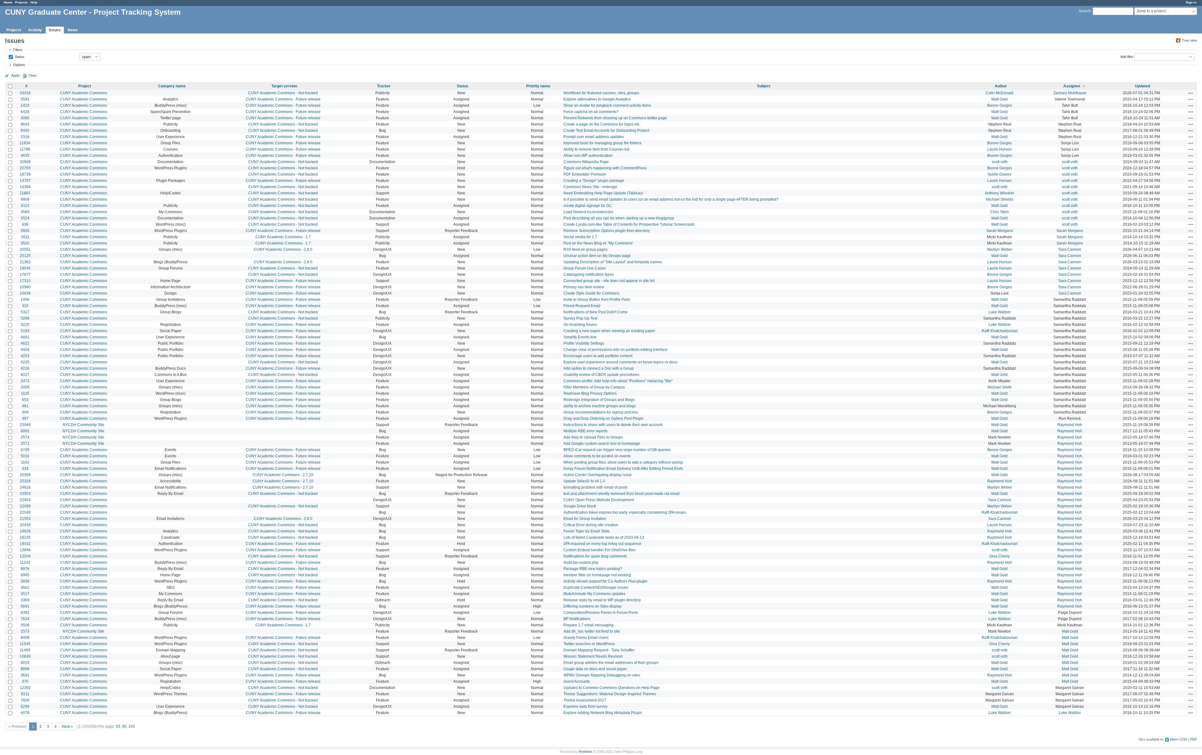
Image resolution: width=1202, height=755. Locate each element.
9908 (25, 199)
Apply (15, 75)
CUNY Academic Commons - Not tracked (283, 93)
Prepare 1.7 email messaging (588, 625)
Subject (763, 86)
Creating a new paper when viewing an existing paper (609, 331)
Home (8, 2)
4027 (25, 374)
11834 (25, 143)
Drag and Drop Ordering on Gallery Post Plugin (603, 418)
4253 (25, 356)
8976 (25, 569)
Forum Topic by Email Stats (586, 531)
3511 (25, 237)
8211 (25, 694)
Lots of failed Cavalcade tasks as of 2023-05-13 (603, 537)
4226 (25, 368)
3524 (25, 218)
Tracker (384, 86)
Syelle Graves (999, 174)
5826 (25, 231)
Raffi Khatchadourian (1000, 331)
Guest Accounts (576, 681)
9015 (25, 662)
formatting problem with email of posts (595, 487)
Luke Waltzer (1000, 312)
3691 (25, 675)
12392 (25, 688)
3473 (25, 381)
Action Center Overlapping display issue (597, 475)
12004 (25, 556)
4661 (25, 337)
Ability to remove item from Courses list (596, 149)
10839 (25, 656)
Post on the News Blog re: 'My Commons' (598, 243)
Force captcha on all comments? (591, 112)
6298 (25, 706)
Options (19, 65)
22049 (25, 512)
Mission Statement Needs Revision (593, 656)
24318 (25, 93)
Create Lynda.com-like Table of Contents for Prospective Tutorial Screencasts (629, 224)
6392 (25, 612)
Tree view (1189, 40)
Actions (1190, 92)
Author (1001, 86)
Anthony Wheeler (999, 193)
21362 (25, 262)
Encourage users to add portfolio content (597, 356)
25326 (25, 481)
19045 (25, 268)
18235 (25, 537)
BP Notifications (576, 619)
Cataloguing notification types (588, 274)
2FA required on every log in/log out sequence (602, 544)
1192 (25, 462)
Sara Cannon (1069, 249)
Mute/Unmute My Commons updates (594, 594)
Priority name (538, 86)
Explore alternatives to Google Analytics (597, 99)
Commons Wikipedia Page (586, 162)
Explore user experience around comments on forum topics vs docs (620, 362)
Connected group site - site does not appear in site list (609, 281)
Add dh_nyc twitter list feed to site (591, 631)
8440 (25, 130)
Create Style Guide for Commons (591, 293)
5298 (25, 318)
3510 (25, 243)
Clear (32, 75)
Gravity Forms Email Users (586, 637)
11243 (25, 562)
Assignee (1071, 86)
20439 (25, 525)
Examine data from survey (585, 706)
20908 (25, 162)
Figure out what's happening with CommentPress (605, 168)
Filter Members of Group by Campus (594, 387)
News (73, 30)
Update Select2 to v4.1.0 (584, 481)
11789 (25, 149)
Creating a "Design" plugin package (593, 180)
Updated (1142, 86)
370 (25, 681)
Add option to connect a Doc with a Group (598, 368)
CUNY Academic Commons (83, 93)
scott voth (1000, 162)
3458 (25, 387)
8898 (25, 669)
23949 (25, 425)
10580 (25, 287)
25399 (25, 475)
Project (84, 86)
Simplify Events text (579, 337)
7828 (25, 700)
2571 (25, 443)
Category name (172, 86)
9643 (25, 124)
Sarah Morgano (999, 231)
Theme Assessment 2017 (584, 700)
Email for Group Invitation (584, 518)
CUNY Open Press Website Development (598, 500)
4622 (25, 343)
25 (118, 726)
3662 (25, 587)
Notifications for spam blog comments (595, 556)
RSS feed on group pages (585, 249)
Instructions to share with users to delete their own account (612, 425)
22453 (25, 500)
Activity (35, 30)
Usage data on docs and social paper (595, 669)
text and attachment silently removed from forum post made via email (621, 493)
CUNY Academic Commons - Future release (283, 99)
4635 (25, 155)
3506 (25, 625)
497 (25, 418)
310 (25, 306)
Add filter (1126, 56)
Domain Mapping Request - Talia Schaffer (598, 650)
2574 (25, 437)
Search (1085, 11)
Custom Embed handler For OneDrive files (599, 550)
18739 (25, 174)
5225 (25, 324)
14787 (25, 180)
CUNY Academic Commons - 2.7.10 (283, 475)
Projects (21, 2)
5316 (25, 137)
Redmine (585, 751)
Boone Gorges (999, 105)
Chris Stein (999, 212)
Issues (55, 30)
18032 (25, 544)
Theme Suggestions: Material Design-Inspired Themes (609, 694)
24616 (25, 487)
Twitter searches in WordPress (589, 644)
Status (19, 56)
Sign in (1191, 2)
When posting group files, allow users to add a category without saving (623, 462)
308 (25, 412)
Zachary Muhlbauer (1069, 93)
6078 (25, 713)
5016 (25, 456)
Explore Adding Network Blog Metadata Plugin (602, 713)
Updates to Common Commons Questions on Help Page (611, 688)
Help (33, 2)
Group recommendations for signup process (600, 412)
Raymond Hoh (1069, 425)
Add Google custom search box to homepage (601, 443)
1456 (25, 299)
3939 (25, 581)
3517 (25, 594)
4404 (25, 349)
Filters (18, 50)
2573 (25, 631)
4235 (25, 362)
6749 (25, 450)
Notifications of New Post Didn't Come (595, 312)
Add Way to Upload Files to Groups (593, 437)
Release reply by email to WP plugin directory (602, 600)
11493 (25, 650)
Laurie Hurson (999, 149)
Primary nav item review (583, 287)
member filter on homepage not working (597, 575)
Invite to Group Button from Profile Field (596, 299)
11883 (25, 193)
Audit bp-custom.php (580, 562)
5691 (25, 606)
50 (124, 726)
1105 (25, 393)
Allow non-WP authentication (588, 155)
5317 (25, 312)
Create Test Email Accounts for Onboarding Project (606, 130)
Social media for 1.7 (580, 237)
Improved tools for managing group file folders (602, 143)
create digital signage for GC (587, 205)
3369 (25, 600)
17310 (25, 281)
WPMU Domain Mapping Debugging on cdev (601, 675)
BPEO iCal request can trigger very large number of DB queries (616, 450)
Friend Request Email (581, 306)
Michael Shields (999, 199)
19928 (25, 531)
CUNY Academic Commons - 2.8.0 (283, 249)
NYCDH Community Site (83, 425)
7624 (25, 619)
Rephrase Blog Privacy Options (590, 393)
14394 (25, 187)
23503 (25, 493)
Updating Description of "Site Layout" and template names (612, 262)
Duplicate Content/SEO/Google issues (595, 587)
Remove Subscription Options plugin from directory (606, 231)
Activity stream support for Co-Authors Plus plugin (605, 581)
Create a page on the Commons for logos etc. (601, 124)
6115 (25, 205)
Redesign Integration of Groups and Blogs (599, 400)
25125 (25, 256)
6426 (25, 112)
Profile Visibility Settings (583, 343)
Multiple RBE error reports (585, 431)
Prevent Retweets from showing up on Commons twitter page (615, 118)
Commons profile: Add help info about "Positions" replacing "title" (618, 381)
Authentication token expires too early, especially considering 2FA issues (624, 512)
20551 (25, 249)
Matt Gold (999, 99)
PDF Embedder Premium (584, 174)
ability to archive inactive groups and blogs (599, 406)
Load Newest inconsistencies (588, 212)
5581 (25, 99)
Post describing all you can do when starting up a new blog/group (618, 218)
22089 (25, 506)
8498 (25, 637)
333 (25, 468)
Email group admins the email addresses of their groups (610, 662)
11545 (25, 644)
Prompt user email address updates (593, 137)
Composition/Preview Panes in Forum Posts (600, 612)
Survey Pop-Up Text (580, 318)
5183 (25, 331)
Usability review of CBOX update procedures (601, 374)
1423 (25, 105)
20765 (25, 168)
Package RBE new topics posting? (592, 569)
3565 (25, 212)
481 (25, 406)
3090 (25, 118)
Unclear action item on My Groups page (597, 256)
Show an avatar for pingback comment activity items (607, 105)
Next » (67, 726)
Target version (284, 86)
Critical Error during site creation (590, 525)
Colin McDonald (999, 93)
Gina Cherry (999, 556)
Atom (1174, 739)
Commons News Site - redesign (590, 187)
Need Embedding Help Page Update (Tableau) (603, 193)
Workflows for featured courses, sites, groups (601, 93)
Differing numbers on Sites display (592, 606)
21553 (25, 518)
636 (25, 224)
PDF (1193, 739)
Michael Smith (1000, 387)
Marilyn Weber (999, 249)
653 (25, 400)
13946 (25, 550)
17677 (25, 274)
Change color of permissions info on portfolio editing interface (615, 349)
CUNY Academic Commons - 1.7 (283, 237)
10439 (25, 293)
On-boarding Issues (580, 324)
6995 (25, 575)
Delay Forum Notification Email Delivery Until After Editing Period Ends (623, 468)
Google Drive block (579, 506)
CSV (1183, 739)
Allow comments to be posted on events (597, 456)
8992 (25, 431)
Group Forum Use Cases (584, 268)
